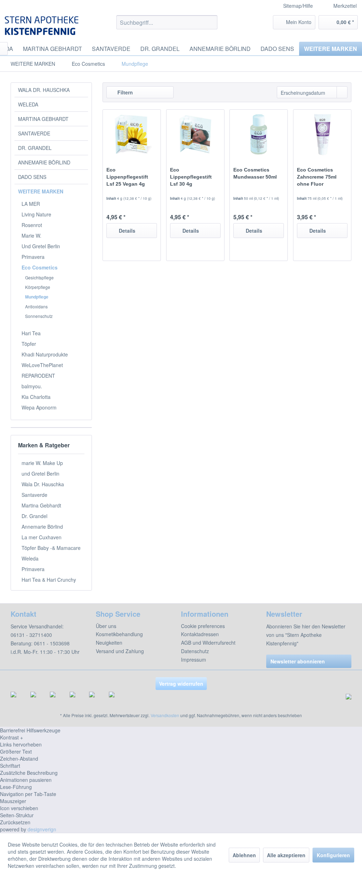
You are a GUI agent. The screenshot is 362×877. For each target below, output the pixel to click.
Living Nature (36, 214)
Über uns (106, 625)
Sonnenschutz (39, 316)
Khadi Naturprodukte (45, 354)
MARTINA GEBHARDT (43, 118)
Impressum (193, 659)
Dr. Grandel (34, 515)
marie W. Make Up (42, 462)
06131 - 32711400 (31, 634)
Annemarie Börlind (42, 526)
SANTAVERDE (34, 133)
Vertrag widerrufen (181, 683)
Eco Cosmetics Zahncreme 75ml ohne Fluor (317, 177)
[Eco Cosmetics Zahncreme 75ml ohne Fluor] (322, 134)
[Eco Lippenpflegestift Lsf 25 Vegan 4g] (131, 134)
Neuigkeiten (109, 642)
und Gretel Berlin (40, 473)
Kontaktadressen (200, 634)
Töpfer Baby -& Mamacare (51, 547)
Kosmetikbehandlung (119, 634)
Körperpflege (37, 287)
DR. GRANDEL (35, 147)
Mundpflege (36, 297)
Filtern (124, 92)
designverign (42, 829)
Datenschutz (195, 651)
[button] (181, 737)
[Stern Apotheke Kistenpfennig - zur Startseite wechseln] (43, 25)
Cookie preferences (203, 625)
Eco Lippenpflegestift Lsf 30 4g (191, 177)
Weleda (30, 558)
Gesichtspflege (39, 277)
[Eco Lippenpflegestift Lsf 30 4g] (195, 134)
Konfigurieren (333, 855)
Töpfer (29, 343)
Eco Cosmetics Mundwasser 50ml (255, 173)
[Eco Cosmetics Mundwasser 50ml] (258, 134)
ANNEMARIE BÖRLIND (44, 162)
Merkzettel (344, 5)
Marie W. (31, 235)
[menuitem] (342, 5)
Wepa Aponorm (39, 407)
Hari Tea (31, 333)
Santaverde (34, 494)
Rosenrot (32, 224)
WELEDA (28, 104)
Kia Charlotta (36, 396)
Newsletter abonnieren (297, 661)
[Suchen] (210, 22)
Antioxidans (36, 306)
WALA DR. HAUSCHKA (44, 89)
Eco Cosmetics (40, 267)
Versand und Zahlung (120, 651)
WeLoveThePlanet (42, 364)
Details (127, 230)
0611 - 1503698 (52, 643)
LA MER (31, 203)
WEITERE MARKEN (40, 191)
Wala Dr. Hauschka (43, 484)
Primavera (33, 256)
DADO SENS (32, 176)
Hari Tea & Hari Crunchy (49, 579)
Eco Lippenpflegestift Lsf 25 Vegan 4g (127, 177)
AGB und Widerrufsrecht (208, 642)
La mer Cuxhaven (42, 537)
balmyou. (32, 386)
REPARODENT (38, 375)
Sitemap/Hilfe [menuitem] (298, 5)
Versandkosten (165, 715)
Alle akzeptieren (286, 855)
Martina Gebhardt (41, 505)
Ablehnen (244, 855)
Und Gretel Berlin (41, 246)
